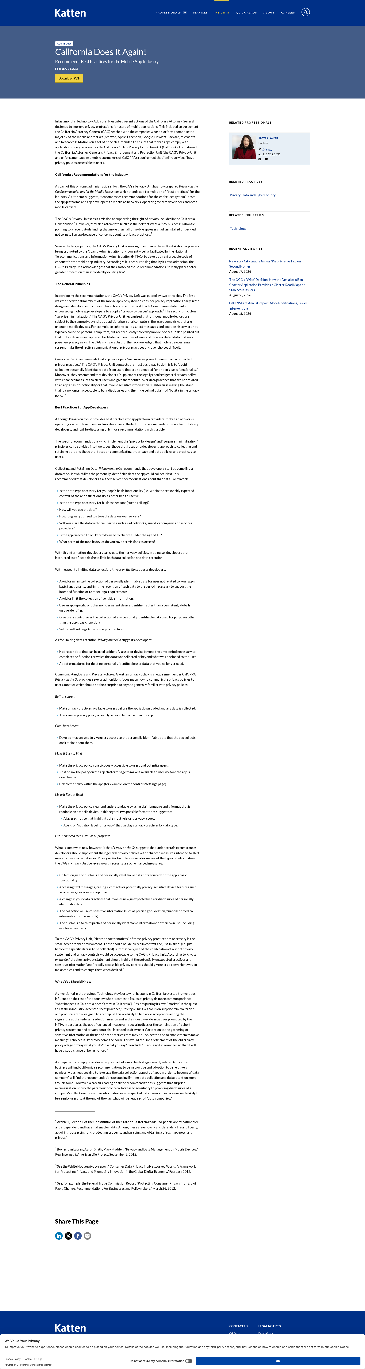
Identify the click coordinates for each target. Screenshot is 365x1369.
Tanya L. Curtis (268, 137)
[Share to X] (68, 1236)
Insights (221, 12)
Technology (238, 228)
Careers (288, 12)
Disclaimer (265, 1334)
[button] (59, 1236)
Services (200, 12)
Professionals (168, 12)
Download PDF (69, 78)
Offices (234, 1334)
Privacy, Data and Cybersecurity (253, 195)
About (269, 12)
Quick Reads (246, 12)
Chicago (266, 149)
